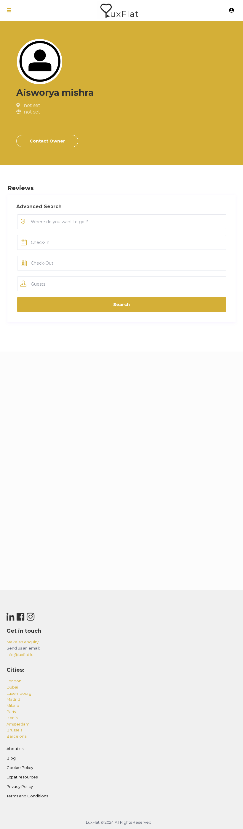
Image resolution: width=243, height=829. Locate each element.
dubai (12, 687)
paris (11, 711)
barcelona (17, 736)
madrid (13, 699)
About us (15, 748)
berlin (12, 717)
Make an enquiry (23, 641)
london (14, 681)
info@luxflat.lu (20, 654)
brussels (14, 730)
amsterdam (18, 724)
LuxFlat (122, 14)
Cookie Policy (20, 767)
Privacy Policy (20, 786)
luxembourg (19, 693)
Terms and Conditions (27, 796)
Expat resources (22, 777)
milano (13, 705)
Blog (11, 758)
